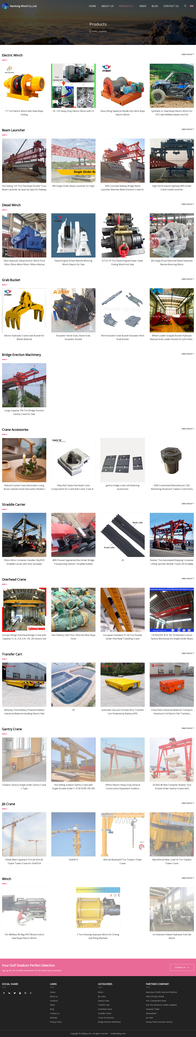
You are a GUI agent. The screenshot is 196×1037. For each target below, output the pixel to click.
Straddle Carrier (104, 1013)
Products (125, 6)
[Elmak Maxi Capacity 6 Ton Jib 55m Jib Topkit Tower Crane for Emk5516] (24, 834)
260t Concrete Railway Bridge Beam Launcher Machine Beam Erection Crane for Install (123, 187)
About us (107, 6)
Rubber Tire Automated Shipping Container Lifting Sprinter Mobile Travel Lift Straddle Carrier (172, 562)
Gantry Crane (103, 1000)
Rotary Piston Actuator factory (159, 1022)
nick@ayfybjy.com (118, 1033)
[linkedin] (9, 993)
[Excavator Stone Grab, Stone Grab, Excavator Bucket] (73, 310)
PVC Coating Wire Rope (156, 1000)
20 (122, 560)
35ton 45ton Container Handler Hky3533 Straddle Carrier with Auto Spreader (24, 562)
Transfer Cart (103, 1005)
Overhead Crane (105, 1009)
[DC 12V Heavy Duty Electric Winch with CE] (73, 86)
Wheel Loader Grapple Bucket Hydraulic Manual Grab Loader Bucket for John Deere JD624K (172, 337)
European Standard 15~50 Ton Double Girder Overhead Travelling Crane (122, 637)
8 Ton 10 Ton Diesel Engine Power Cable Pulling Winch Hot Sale (122, 262)
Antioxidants (151, 1013)
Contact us (171, 6)
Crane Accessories (106, 1017)
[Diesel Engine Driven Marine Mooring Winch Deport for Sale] (73, 235)
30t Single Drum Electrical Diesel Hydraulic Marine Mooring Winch (172, 262)
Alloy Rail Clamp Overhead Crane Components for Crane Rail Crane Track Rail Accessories (73, 487)
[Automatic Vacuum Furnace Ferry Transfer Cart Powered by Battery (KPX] (122, 685)
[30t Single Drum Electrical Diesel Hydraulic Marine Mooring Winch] (172, 235)
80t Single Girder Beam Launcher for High (73, 185)
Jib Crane (102, 996)
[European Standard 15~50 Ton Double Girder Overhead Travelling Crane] (122, 610)
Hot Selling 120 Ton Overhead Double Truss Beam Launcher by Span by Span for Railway (24, 187)
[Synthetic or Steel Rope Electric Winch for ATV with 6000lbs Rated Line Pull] (172, 86)
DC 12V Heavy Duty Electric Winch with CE (73, 111)
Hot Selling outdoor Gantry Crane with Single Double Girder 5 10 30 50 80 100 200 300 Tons (73, 786)
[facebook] (4, 993)
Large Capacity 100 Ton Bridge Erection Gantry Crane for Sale (24, 412)
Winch (100, 992)
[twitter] (15, 993)
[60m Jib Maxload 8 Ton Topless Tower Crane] (122, 834)
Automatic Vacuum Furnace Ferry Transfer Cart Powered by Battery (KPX (122, 711)
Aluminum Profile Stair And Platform (161, 992)
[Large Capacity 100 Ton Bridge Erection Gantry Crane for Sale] (24, 385)
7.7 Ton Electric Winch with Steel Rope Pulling (24, 113)
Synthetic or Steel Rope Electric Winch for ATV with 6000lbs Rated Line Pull (171, 113)
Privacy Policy (56, 1022)
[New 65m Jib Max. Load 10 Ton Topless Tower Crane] (172, 834)
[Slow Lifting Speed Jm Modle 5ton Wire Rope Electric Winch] (122, 86)
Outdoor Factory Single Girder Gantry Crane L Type (24, 786)
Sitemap (53, 1017)
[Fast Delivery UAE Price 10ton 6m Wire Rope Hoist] (73, 610)
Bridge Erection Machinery (109, 1022)
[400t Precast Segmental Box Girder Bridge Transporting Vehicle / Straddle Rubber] (73, 535)
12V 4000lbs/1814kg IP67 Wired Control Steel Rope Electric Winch (24, 936)
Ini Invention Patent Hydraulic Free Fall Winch (172, 936)
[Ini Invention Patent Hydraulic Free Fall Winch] (172, 909)
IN (73, 709)
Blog (155, 6)
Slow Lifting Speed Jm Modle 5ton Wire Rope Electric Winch (122, 113)
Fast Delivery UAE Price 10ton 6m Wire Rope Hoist (73, 637)
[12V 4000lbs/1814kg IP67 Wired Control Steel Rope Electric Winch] (24, 909)
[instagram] (25, 993)
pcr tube (149, 1017)
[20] (122, 535)
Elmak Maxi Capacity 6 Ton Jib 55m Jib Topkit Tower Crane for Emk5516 (24, 861)
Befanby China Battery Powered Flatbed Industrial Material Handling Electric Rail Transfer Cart (24, 711)
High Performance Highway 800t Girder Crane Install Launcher (171, 187)
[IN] (73, 685)
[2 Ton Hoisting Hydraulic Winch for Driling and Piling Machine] (98, 909)
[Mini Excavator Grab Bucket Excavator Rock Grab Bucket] (122, 310)
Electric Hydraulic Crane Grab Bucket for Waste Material (24, 337)
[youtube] (20, 993)
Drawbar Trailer (152, 1009)
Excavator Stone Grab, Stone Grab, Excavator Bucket (73, 337)
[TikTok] (31, 993)
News (142, 6)
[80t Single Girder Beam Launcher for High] (73, 160)
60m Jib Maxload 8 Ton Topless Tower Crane (122, 861)
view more (187, 54)
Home (92, 6)
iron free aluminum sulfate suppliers (161, 1005)
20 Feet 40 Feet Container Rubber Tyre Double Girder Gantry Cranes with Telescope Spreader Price (172, 786)
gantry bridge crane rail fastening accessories (122, 487)
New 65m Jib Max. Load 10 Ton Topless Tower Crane (171, 861)
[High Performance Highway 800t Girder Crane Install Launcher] (172, 160)
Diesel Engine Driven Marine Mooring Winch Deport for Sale (73, 262)
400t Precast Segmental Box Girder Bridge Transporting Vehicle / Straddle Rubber (73, 562)
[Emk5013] (73, 834)
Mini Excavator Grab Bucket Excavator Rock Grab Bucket (122, 337)
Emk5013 (73, 859)
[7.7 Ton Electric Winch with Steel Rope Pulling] (24, 86)
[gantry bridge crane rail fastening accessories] (122, 460)
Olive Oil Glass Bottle (155, 996)
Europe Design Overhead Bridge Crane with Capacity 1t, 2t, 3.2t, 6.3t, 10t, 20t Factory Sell (24, 637)
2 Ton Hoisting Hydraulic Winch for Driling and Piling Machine (98, 936)
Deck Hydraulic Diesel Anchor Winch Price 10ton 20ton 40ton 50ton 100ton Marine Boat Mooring (24, 262)
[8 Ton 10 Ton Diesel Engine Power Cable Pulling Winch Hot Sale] (122, 235)
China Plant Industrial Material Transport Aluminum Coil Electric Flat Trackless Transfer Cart (172, 711)
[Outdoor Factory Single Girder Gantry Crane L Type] (24, 759)
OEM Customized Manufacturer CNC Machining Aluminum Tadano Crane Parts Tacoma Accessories (172, 487)
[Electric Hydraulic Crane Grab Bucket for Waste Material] (24, 310)
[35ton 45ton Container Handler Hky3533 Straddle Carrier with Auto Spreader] (24, 535)
